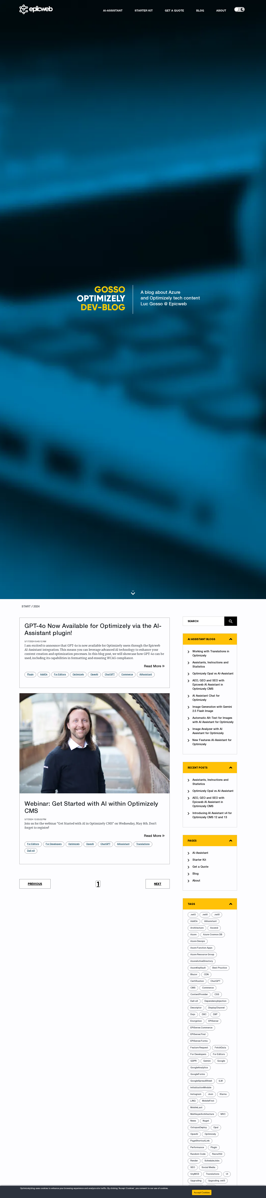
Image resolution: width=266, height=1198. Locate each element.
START (26, 606)
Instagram (195, 1094)
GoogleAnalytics (199, 1068)
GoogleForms (197, 1074)
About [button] (221, 10)
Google (221, 1061)
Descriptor (196, 1008)
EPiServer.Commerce (201, 1028)
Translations (143, 844)
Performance (197, 1148)
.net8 (216, 915)
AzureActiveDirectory (201, 961)
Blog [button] (200, 10)
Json (210, 1094)
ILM (221, 1081)
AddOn (43, 675)
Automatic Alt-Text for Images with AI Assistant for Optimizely (212, 720)
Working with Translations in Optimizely (210, 653)
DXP (215, 1014)
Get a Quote (200, 867)
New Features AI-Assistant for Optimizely (212, 742)
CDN (206, 975)
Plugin (30, 675)
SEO (192, 1167)
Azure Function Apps (201, 948)
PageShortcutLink (200, 1141)
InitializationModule (200, 1088)
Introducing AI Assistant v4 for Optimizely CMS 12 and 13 (212, 815)
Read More (154, 666)
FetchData (220, 1048)
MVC (223, 1114)
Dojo (192, 1014)
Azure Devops (197, 941)
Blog (195, 874)
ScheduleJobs (211, 1161)
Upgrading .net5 (216, 1181)
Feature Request (199, 1048)
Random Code (197, 1154)
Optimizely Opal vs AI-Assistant (212, 674)
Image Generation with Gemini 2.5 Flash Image (212, 709)
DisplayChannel (216, 1008)
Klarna (223, 1094)
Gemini (207, 1061)
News (193, 1121)
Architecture (197, 928)
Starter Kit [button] (144, 10)
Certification (197, 981)
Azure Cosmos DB (212, 935)
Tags (191, 904)
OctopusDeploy (198, 1128)
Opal (215, 1128)
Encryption (196, 1021)
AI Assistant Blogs (201, 639)
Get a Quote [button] (174, 10)
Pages (192, 840)
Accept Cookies (202, 1192)
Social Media (208, 1167)
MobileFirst (208, 1101)
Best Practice (219, 968)
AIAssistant (146, 675)
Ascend (214, 928)
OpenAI (94, 675)
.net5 (193, 915)
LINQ (192, 1101)
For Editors (60, 675)
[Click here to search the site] (230, 621)
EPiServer (213, 1021)
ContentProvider (199, 995)
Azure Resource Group (202, 955)
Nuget (206, 1121)
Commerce (127, 675)
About (196, 881)
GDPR (193, 1061)
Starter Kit (199, 860)
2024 (36, 606)
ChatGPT (110, 675)
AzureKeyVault (198, 968)
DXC (204, 1014)
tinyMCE (194, 1174)
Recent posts (198, 767)
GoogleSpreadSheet (201, 1081)
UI (227, 1174)
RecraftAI (217, 1154)
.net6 (205, 915)
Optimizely (78, 675)
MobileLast (196, 1108)
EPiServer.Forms (199, 1041)
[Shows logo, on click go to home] (36, 9)
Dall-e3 (31, 851)
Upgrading (195, 1181)
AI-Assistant (200, 853)
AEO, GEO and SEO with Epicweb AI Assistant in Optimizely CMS (208, 684)
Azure (193, 935)
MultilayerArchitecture (202, 1114)
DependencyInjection (215, 1001)
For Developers (54, 844)
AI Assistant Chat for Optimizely (206, 698)
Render (194, 1161)
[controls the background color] (239, 9)
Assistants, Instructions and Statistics (210, 664)
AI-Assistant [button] (112, 10)
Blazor (193, 975)
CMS (192, 988)
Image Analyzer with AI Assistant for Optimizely (208, 731)
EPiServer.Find (197, 1034)
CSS (216, 995)
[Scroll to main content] (133, 592)
